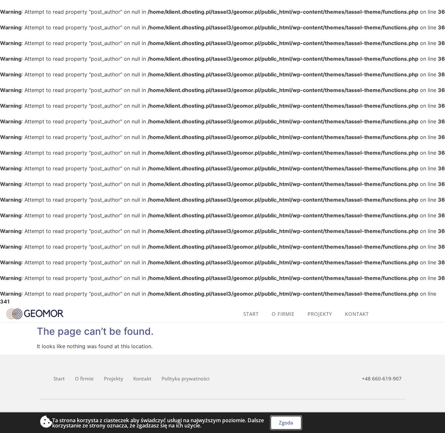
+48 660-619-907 (382, 378)
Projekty (320, 314)
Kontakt (357, 314)
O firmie (283, 314)
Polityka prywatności (185, 378)
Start (251, 314)
